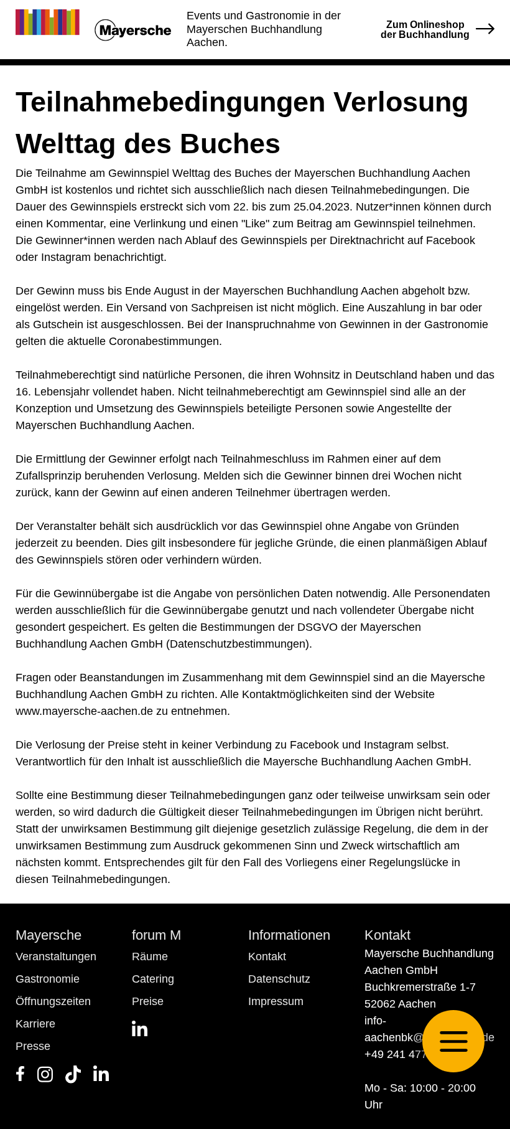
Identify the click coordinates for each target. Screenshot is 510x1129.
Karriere (35, 1024)
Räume (150, 956)
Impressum (276, 1001)
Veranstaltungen (56, 956)
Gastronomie (48, 979)
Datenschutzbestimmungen (237, 644)
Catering (153, 979)
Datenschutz (279, 979)
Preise (148, 1001)
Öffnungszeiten (53, 1001)
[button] (453, 1041)
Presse (33, 1046)
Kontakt (267, 956)
